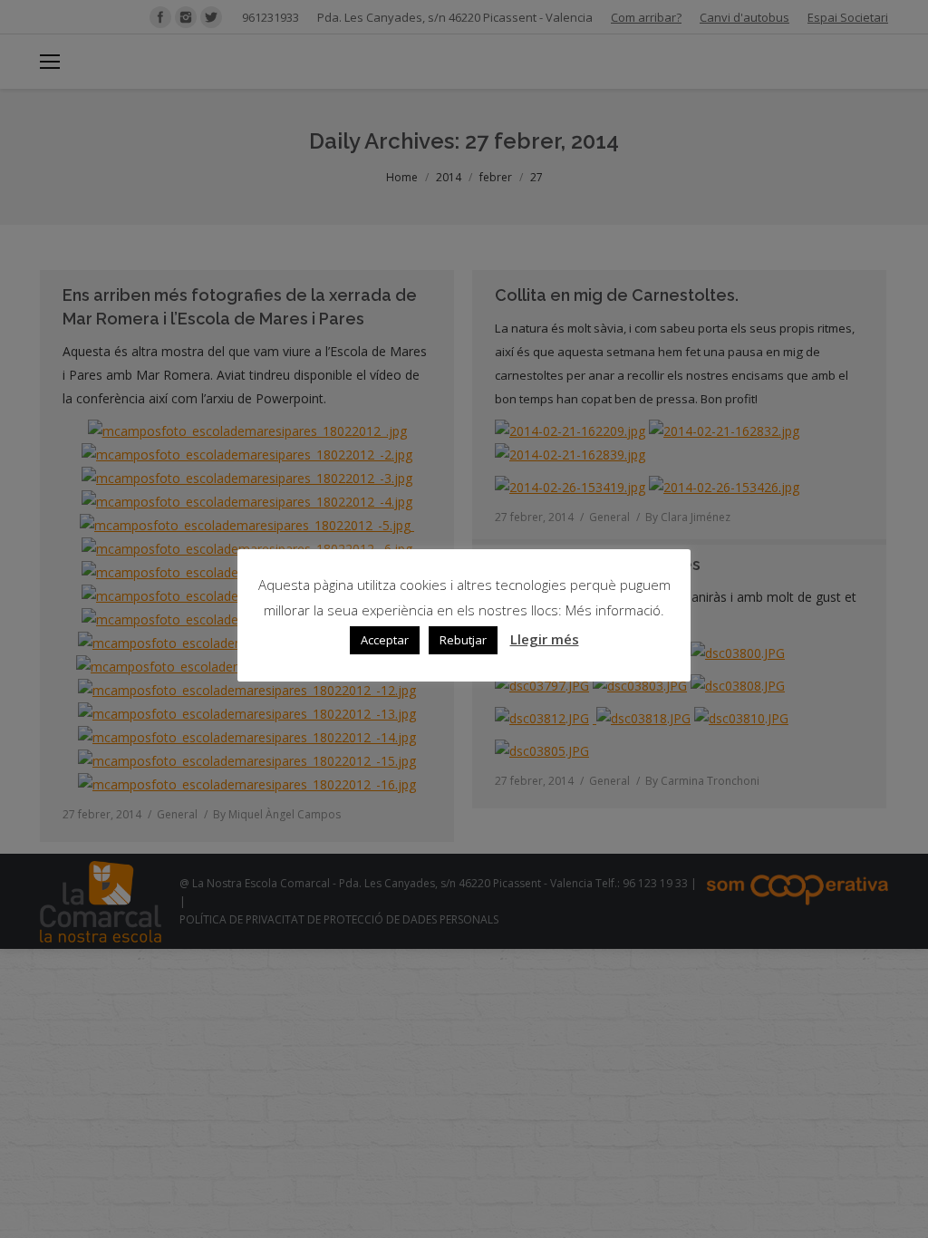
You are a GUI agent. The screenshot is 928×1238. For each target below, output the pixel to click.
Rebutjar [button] (463, 640)
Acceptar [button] (385, 640)
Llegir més (544, 639)
